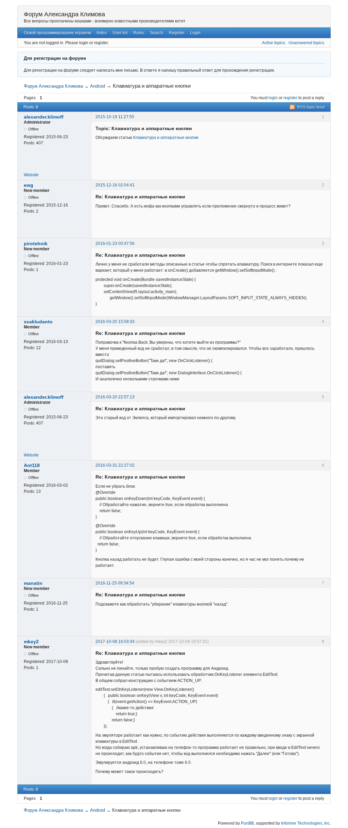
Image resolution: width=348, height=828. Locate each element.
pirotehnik (36, 243)
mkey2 (31, 641)
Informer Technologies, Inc (305, 823)
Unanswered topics (306, 42)
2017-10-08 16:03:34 (115, 641)
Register (177, 32)
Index (102, 32)
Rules (138, 32)
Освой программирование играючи (57, 32)
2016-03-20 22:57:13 (115, 397)
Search (156, 32)
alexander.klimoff (44, 117)
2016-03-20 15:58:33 (115, 321)
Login (195, 32)
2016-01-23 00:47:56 (115, 243)
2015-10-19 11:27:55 (114, 116)
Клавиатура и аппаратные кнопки (165, 137)
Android (97, 86)
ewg (28, 185)
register (290, 97)
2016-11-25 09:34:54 (114, 583)
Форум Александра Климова (64, 14)
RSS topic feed (311, 107)
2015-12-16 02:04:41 (115, 185)
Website (31, 175)
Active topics (273, 42)
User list (119, 32)
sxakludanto (38, 321)
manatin (33, 583)
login (273, 97)
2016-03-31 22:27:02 (115, 465)
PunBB (247, 823)
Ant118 (32, 465)
